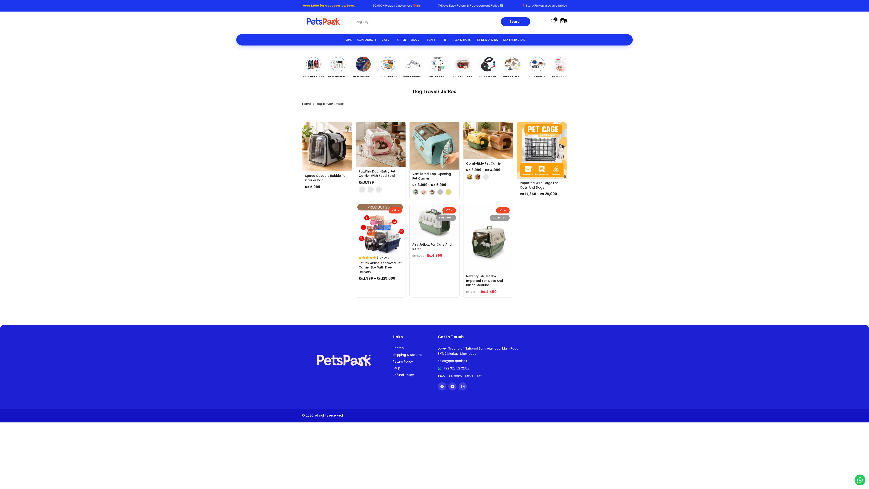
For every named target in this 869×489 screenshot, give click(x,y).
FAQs (397, 368)
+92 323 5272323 (456, 368)
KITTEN (401, 40)
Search (515, 21)
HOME (347, 40)
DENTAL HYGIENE (514, 40)
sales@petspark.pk (452, 361)
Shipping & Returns (407, 354)
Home (306, 104)
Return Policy (403, 361)
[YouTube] (452, 386)
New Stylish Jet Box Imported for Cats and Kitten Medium (484, 280)
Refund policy (403, 375)
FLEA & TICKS (462, 40)
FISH (445, 40)
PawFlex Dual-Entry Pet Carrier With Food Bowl (377, 173)
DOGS (415, 40)
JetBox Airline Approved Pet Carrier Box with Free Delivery (380, 267)
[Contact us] (860, 480)
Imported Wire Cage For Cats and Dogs (539, 185)
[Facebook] (442, 386)
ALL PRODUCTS (367, 40)
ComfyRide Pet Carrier (484, 163)
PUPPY (431, 40)
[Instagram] (463, 386)
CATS (385, 40)
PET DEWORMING (487, 40)
